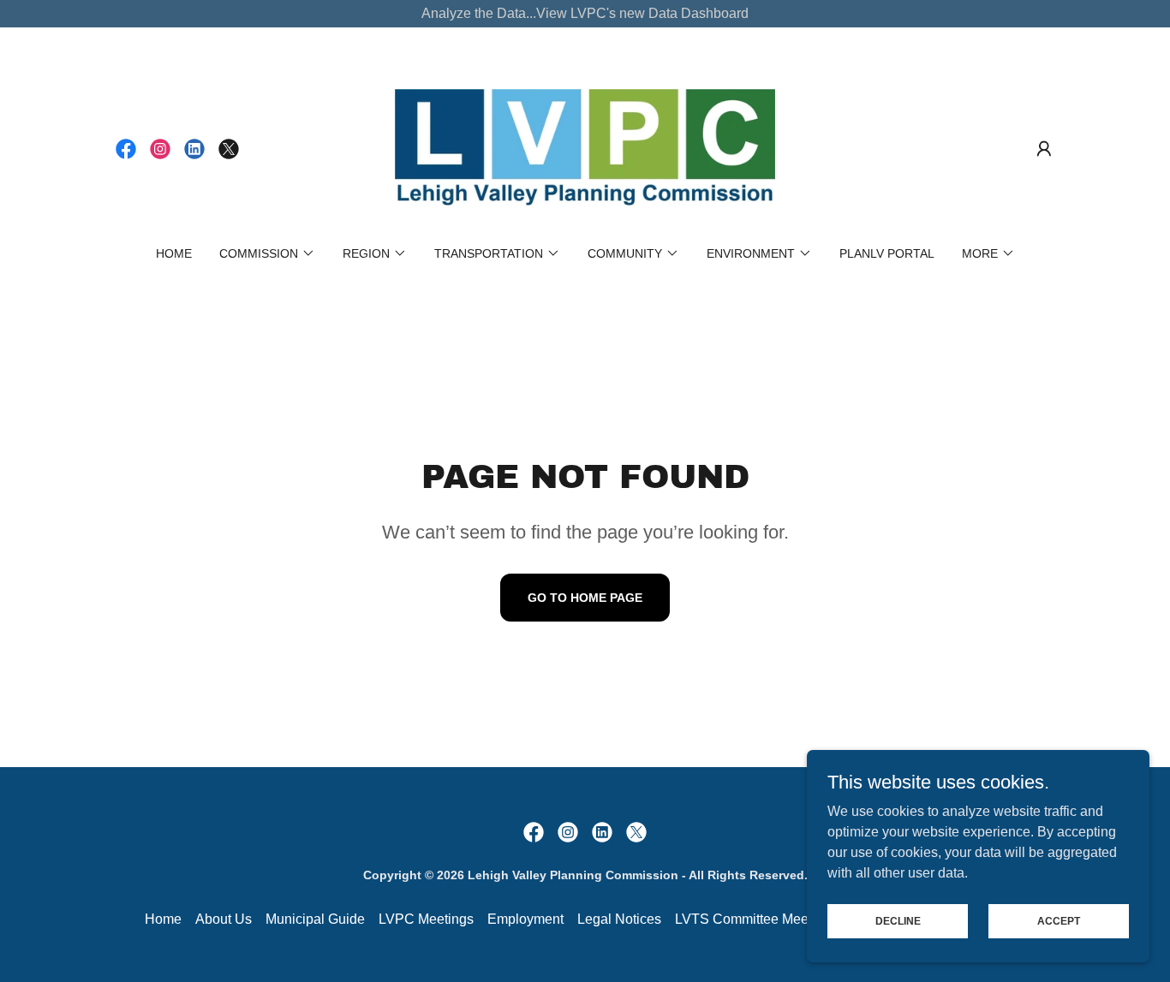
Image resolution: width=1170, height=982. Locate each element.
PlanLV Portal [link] (886, 253)
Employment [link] (525, 919)
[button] (1044, 149)
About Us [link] (223, 919)
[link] (126, 149)
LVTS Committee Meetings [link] (756, 919)
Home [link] (174, 253)
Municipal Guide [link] (315, 919)
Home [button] (163, 919)
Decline (898, 920)
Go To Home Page (585, 597)
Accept (1058, 920)
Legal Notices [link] (619, 919)
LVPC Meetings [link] (426, 919)
